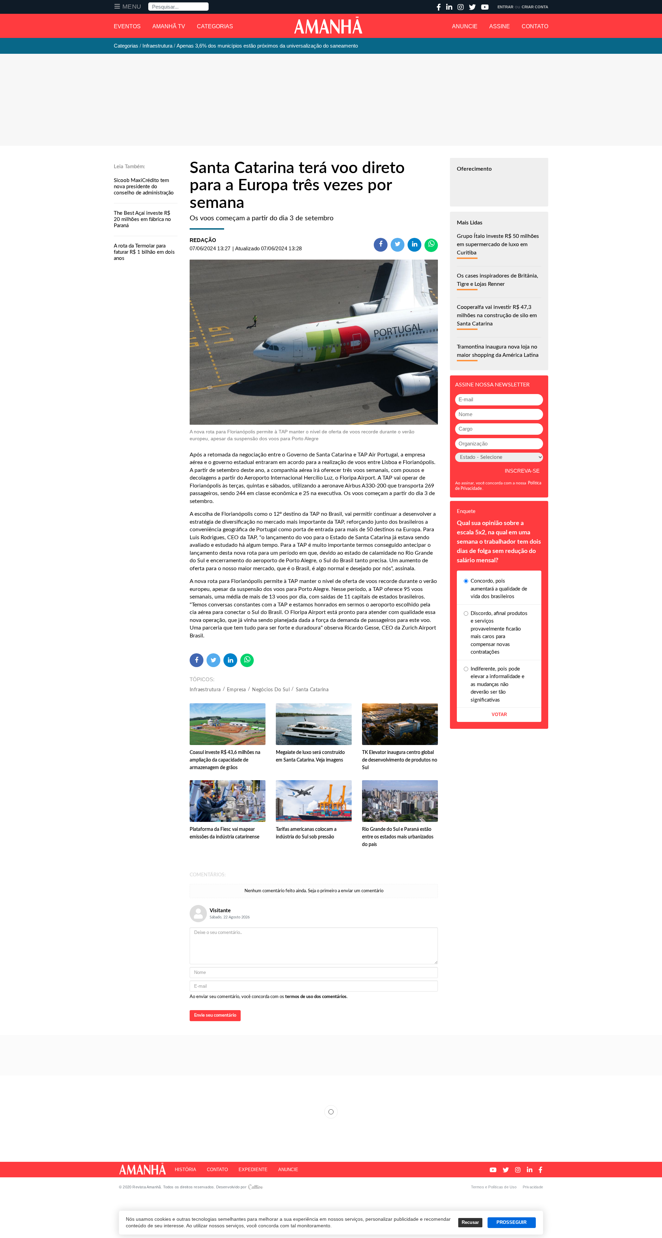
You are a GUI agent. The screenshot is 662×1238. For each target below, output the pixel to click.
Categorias (215, 26)
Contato (535, 26)
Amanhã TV (168, 26)
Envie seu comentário (215, 1015)
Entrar (505, 7)
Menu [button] (131, 6)
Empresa (236, 689)
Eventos (127, 26)
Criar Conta (535, 7)
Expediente (253, 1169)
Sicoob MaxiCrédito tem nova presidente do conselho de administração (144, 186)
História (185, 1169)
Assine (499, 26)
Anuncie (465, 26)
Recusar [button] (470, 1222)
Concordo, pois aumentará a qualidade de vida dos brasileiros (499, 588)
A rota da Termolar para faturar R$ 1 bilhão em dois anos (144, 252)
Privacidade (533, 1187)
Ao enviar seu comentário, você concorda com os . (269, 997)
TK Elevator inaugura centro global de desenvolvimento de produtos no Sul (399, 760)
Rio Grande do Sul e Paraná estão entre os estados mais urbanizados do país (397, 837)
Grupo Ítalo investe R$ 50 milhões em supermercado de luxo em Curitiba (498, 244)
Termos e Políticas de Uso (494, 1187)
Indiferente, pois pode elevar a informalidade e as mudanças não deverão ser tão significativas (497, 684)
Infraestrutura (205, 689)
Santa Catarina (312, 689)
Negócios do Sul (271, 689)
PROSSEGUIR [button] (511, 1222)
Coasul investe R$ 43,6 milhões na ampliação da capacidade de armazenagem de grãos (225, 760)
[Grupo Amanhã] (328, 25)
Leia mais (331, 1112)
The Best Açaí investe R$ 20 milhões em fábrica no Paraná (142, 219)
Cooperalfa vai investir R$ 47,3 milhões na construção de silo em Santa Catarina (497, 315)
